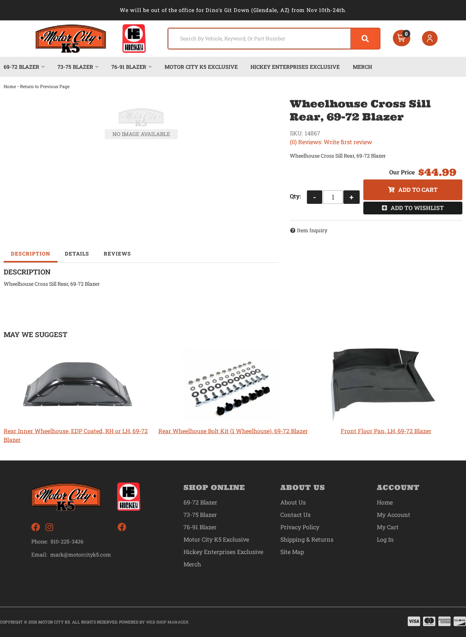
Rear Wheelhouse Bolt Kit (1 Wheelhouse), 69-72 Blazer (233, 431)
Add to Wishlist (417, 207)
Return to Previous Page (45, 86)
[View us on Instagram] (49, 527)
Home (10, 86)
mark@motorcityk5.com (80, 554)
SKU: (296, 133)
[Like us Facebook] (35, 527)
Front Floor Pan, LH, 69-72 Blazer (386, 431)
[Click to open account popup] (430, 38)
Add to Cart (418, 189)
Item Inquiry (312, 230)
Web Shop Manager (167, 622)
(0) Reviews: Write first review (331, 142)
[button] (273, 39)
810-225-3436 (67, 541)
